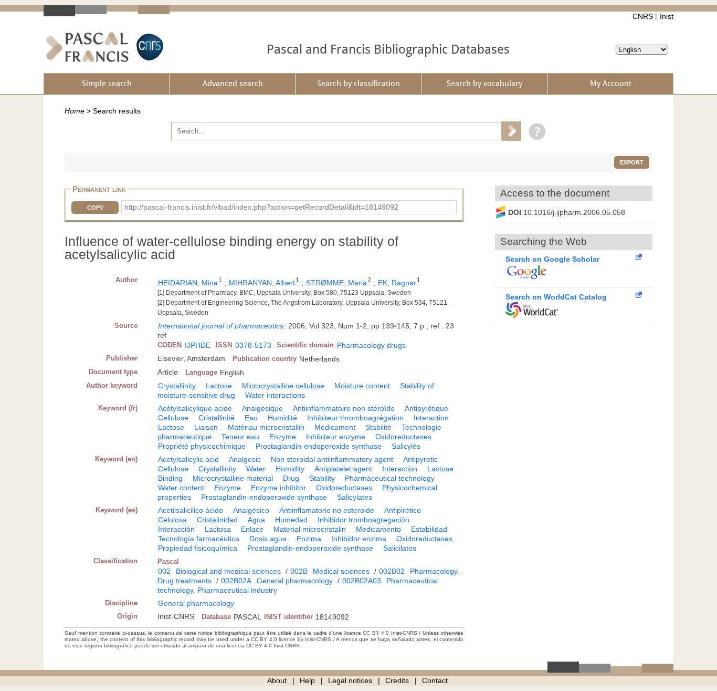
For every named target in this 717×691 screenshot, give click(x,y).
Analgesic (245, 459)
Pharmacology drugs (371, 345)
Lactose (219, 385)
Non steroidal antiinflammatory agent (332, 459)
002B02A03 (361, 580)
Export (632, 162)
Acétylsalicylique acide (195, 408)
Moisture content (362, 385)
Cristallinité (216, 418)
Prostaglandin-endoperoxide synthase (319, 446)
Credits (397, 680)
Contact (435, 680)
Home (75, 111)
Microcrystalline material (233, 478)
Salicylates (354, 497)
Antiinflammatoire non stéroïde (344, 408)
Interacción (176, 529)
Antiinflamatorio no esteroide (326, 510)
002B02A (236, 580)
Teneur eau (240, 436)
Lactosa (218, 529)
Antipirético (402, 510)
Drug (291, 478)
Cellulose (173, 418)
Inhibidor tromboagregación (363, 519)
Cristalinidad (217, 519)
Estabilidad (429, 529)
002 (164, 571)
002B (299, 571)
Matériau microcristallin (266, 427)
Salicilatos (399, 548)
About (277, 680)
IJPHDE (197, 345)
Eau (251, 418)
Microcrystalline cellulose (283, 385)
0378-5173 (253, 345)
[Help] (534, 131)
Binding (170, 478)
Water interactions (275, 395)
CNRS (642, 16)
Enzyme (282, 436)
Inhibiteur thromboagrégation (355, 418)
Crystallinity (177, 385)
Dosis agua (268, 538)
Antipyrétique (426, 408)
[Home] (87, 47)
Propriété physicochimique (202, 446)
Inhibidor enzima (358, 538)
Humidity (290, 469)
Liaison (206, 427)
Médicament (334, 427)
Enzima (309, 538)
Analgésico (251, 510)
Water (256, 469)
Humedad (291, 519)
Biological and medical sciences (228, 571)
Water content (181, 487)
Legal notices (350, 680)
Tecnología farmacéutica (198, 538)
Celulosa (172, 519)
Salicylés (406, 446)
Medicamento (378, 529)
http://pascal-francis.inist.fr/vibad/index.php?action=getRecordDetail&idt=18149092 (261, 207)
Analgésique (262, 408)
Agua (256, 519)
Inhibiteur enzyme (335, 436)
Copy (95, 207)
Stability (322, 478)
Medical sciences (341, 571)
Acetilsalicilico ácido (190, 510)
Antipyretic (420, 459)
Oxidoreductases (403, 436)
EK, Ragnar (397, 283)
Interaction (431, 418)
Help (307, 680)
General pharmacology (295, 580)
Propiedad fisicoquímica (197, 548)
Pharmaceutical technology (390, 478)
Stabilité (378, 427)
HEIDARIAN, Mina (188, 283)
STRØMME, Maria (336, 283)
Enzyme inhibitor (278, 487)
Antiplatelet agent (343, 469)
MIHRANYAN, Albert (262, 283)
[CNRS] (148, 47)
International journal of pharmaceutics (220, 326)
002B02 (392, 571)
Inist (666, 16)
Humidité (282, 418)
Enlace (252, 529)
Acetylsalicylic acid (188, 459)
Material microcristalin (309, 529)
